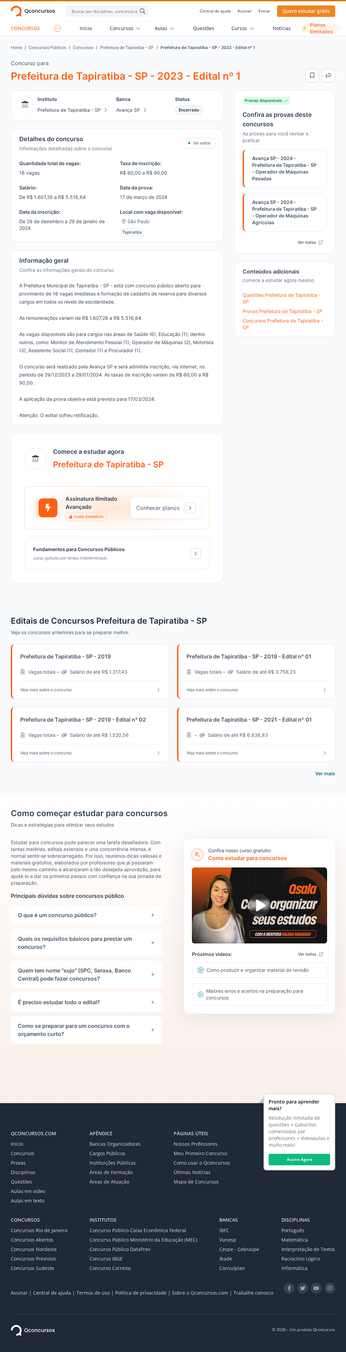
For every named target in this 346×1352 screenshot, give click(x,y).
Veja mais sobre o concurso (46, 689)
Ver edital (202, 143)
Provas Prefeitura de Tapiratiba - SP (282, 311)
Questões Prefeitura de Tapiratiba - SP (282, 298)
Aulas (161, 28)
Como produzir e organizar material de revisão (257, 970)
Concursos (121, 28)
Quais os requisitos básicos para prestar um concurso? (75, 942)
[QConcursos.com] (33, 1330)
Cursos (239, 28)
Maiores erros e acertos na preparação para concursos (254, 994)
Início (86, 28)
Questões (203, 28)
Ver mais (325, 773)
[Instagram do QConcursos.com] (329, 1288)
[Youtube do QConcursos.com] (316, 1288)
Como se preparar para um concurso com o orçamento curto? (74, 1029)
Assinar (245, 11)
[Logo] (33, 11)
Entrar (264, 11)
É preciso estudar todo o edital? (59, 1002)
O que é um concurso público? (57, 915)
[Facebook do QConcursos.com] (289, 1288)
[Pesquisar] (141, 11)
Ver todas (307, 242)
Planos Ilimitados (317, 28)
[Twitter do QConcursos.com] (302, 1288)
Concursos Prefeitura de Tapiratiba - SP (283, 324)
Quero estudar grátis (306, 11)
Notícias (282, 28)
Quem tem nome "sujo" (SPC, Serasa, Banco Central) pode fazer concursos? (74, 974)
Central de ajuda (215, 11)
